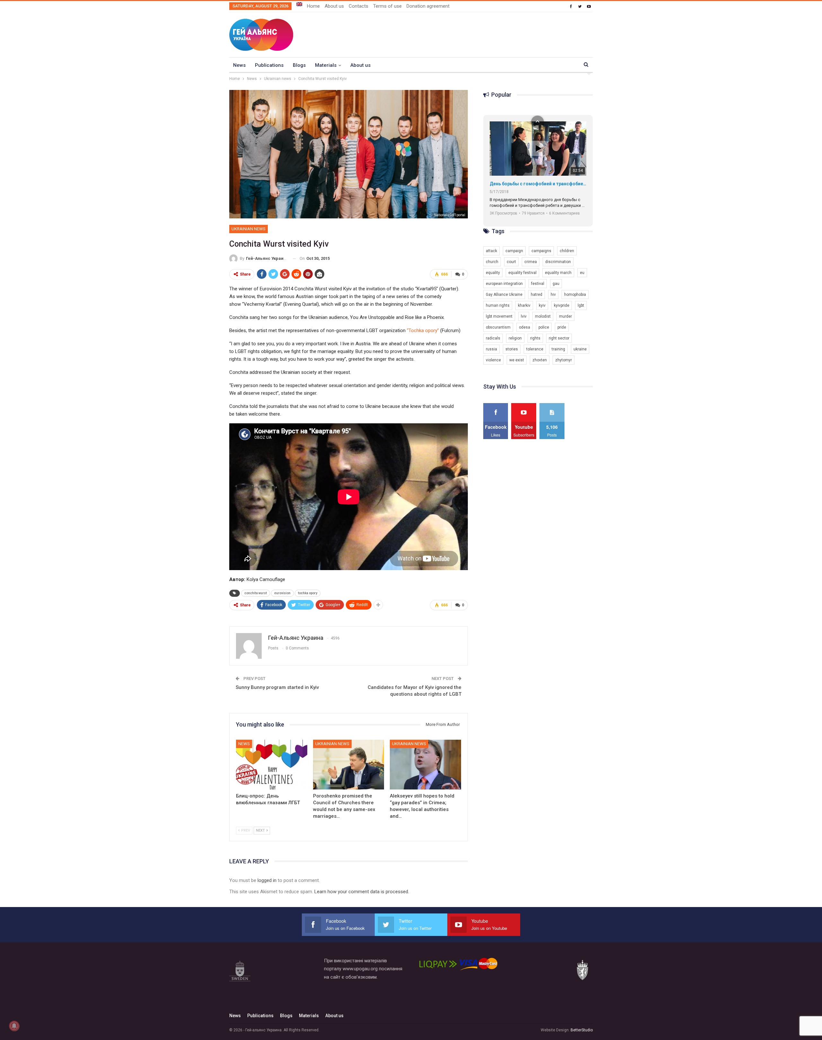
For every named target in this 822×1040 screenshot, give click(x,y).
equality (493, 272)
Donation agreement (428, 6)
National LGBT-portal (449, 215)
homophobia (575, 294)
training (558, 349)
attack (491, 251)
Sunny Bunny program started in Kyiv (277, 687)
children (567, 251)
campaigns (541, 251)
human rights (498, 305)
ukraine (580, 349)
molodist (543, 316)
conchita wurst (255, 593)
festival (537, 283)
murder (565, 316)
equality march (558, 272)
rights (535, 338)
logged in (267, 880)
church (492, 262)
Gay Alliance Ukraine (504, 294)
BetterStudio (582, 1030)
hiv (553, 294)
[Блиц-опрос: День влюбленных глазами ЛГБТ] (271, 764)
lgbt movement (499, 316)
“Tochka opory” (423, 330)
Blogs (299, 65)
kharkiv (524, 305)
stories (511, 349)
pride (561, 327)
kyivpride (561, 305)
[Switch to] (299, 4)
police (543, 327)
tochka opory (307, 593)
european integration (504, 283)
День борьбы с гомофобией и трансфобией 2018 (538, 183)
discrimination (558, 262)
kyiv (542, 305)
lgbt (581, 305)
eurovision (282, 593)
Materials (326, 65)
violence (493, 360)
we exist (516, 360)
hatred (536, 294)
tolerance (534, 349)
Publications (269, 65)
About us (334, 6)
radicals (493, 338)
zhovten (539, 360)
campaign (514, 251)
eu (582, 272)
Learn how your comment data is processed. (361, 892)
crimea (530, 262)
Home (313, 6)
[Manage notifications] (14, 1026)
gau (556, 283)
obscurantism (498, 327)
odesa (524, 327)
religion (515, 338)
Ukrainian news (249, 228)
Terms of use (387, 6)
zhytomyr (563, 360)
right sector (559, 338)
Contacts (358, 6)
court (511, 262)
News (239, 65)
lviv (524, 316)
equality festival (522, 272)
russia (491, 349)
